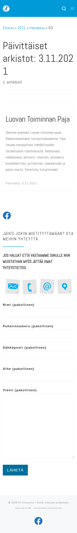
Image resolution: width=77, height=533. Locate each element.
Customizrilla (54, 508)
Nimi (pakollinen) (19, 305)
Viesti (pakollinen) (20, 390)
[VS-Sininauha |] (6, 8)
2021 (22, 27)
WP (29, 508)
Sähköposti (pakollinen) (25, 347)
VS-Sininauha (26, 502)
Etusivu (8, 27)
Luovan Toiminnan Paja (38, 119)
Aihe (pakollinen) (18, 369)
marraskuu (37, 27)
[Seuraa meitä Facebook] (7, 216)
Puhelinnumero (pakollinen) (28, 326)
